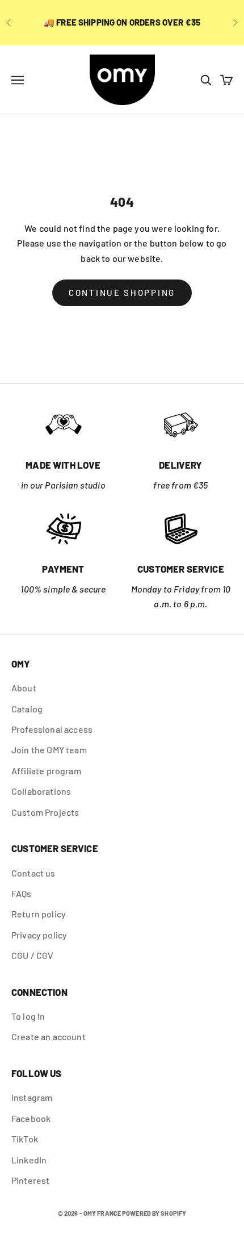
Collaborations (41, 791)
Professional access (51, 729)
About (23, 687)
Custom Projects (45, 812)
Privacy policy (39, 934)
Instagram (31, 1097)
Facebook (31, 1118)
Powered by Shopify (154, 1213)
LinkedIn (29, 1159)
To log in (28, 1016)
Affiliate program (46, 770)
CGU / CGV (32, 955)
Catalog (27, 708)
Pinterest (30, 1180)
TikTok (24, 1138)
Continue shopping (122, 292)
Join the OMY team (49, 749)
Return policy (38, 913)
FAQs (21, 893)
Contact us (33, 872)
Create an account (48, 1036)
